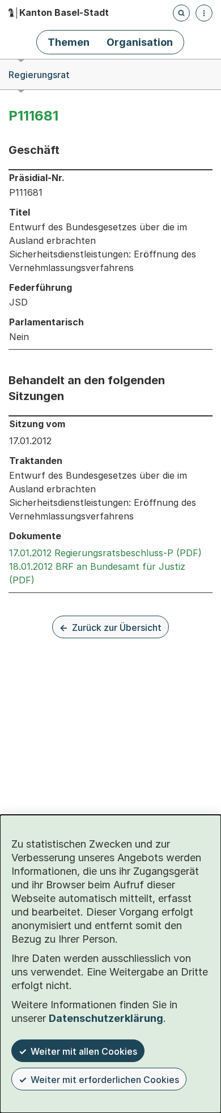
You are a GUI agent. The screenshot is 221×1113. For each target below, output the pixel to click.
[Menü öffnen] (204, 13)
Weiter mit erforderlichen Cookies (105, 1079)
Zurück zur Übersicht (117, 627)
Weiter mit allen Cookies (84, 1051)
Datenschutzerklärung (106, 1018)
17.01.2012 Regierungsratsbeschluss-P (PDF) (105, 552)
